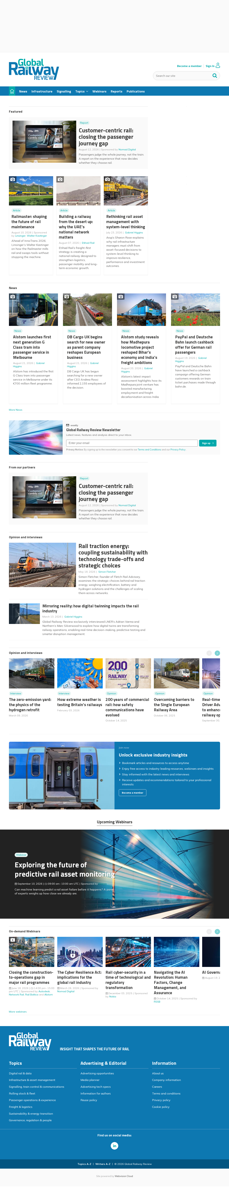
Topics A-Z (84, 1164)
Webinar (21, 854)
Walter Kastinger (37, 235)
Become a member (189, 66)
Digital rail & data (20, 1073)
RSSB (157, 1001)
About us (158, 1073)
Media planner (90, 1080)
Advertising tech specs (96, 1086)
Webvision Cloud (124, 1176)
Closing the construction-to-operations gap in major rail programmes (31, 977)
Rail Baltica (31, 994)
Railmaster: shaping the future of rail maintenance (29, 221)
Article (16, 210)
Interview (15, 693)
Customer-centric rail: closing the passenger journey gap (106, 137)
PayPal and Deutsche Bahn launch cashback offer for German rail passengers (194, 344)
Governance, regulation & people (30, 1120)
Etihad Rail (88, 242)
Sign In (210, 66)
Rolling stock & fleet (22, 1093)
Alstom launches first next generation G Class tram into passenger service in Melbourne (32, 347)
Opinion (111, 693)
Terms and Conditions (149, 449)
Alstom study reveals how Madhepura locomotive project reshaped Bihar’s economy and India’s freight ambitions (140, 350)
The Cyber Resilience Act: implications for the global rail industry (79, 977)
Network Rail (16, 994)
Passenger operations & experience (32, 1100)
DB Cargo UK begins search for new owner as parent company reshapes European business (86, 347)
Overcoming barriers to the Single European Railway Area (174, 704)
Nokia (112, 996)
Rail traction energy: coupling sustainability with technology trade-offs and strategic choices (113, 555)
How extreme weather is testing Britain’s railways (79, 702)
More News (15, 409)
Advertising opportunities (97, 1073)
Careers (157, 1086)
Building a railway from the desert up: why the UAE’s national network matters (76, 226)
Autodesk (44, 991)
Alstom (48, 994)
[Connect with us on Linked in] (114, 1146)
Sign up (206, 443)
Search (215, 75)
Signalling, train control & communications (36, 1086)
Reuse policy (89, 1100)
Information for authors (96, 1093)
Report (84, 122)
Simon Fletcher (107, 571)
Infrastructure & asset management (32, 1080)
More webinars (18, 1011)
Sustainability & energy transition (31, 1113)
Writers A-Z (102, 1164)
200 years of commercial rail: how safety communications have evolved (127, 707)
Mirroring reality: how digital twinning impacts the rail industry (90, 608)
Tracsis (103, 883)
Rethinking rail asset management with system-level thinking (125, 221)
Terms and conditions (166, 1093)
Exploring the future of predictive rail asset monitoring (65, 869)
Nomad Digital (127, 149)
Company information (166, 1080)
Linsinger (20, 235)
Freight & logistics (20, 1107)
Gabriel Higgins (134, 232)
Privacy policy (161, 1100)
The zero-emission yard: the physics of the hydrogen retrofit (30, 704)
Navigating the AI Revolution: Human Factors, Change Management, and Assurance (170, 982)
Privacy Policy (178, 449)
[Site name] (34, 79)
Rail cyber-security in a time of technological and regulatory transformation (128, 980)
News (17, 330)
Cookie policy (161, 1107)
